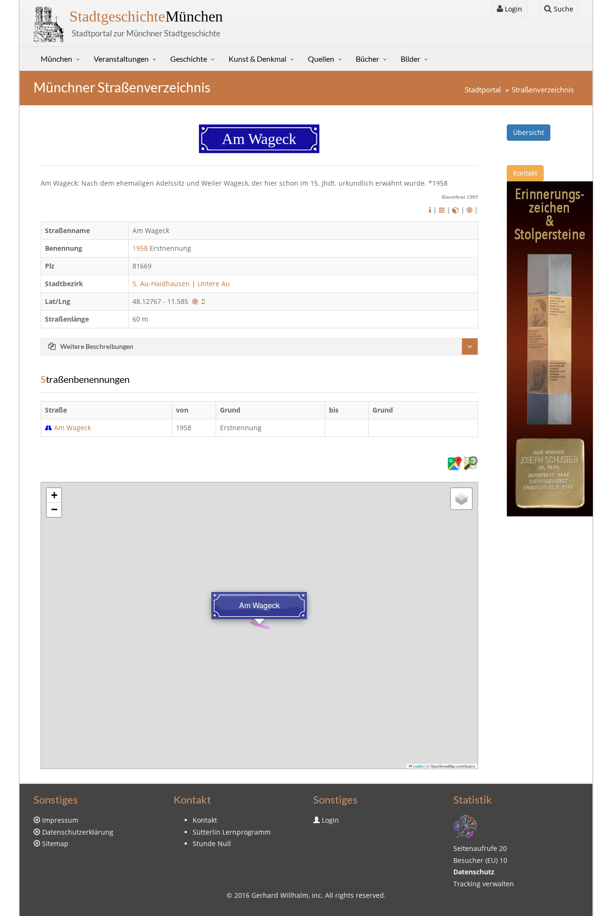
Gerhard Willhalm (279, 895)
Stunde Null (212, 843)
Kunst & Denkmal (257, 58)
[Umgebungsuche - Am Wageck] (195, 301)
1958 (140, 248)
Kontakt (525, 173)
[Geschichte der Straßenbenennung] (442, 209)
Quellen (321, 58)
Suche (562, 8)
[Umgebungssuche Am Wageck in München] (469, 209)
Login (512, 8)
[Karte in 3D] (455, 209)
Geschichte (188, 58)
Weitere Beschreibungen (96, 346)
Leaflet (418, 766)
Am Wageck (72, 427)
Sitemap (55, 843)
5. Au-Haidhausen (161, 283)
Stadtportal (483, 90)
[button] (54, 495)
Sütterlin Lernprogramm (232, 832)
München (146, 16)
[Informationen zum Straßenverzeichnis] (430, 209)
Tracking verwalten (483, 883)
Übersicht (528, 132)
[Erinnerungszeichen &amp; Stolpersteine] (550, 348)
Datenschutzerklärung (77, 832)
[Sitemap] (465, 825)
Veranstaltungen (121, 58)
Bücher (367, 58)
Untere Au (213, 283)
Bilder (410, 58)
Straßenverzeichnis (543, 90)
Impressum (60, 820)
